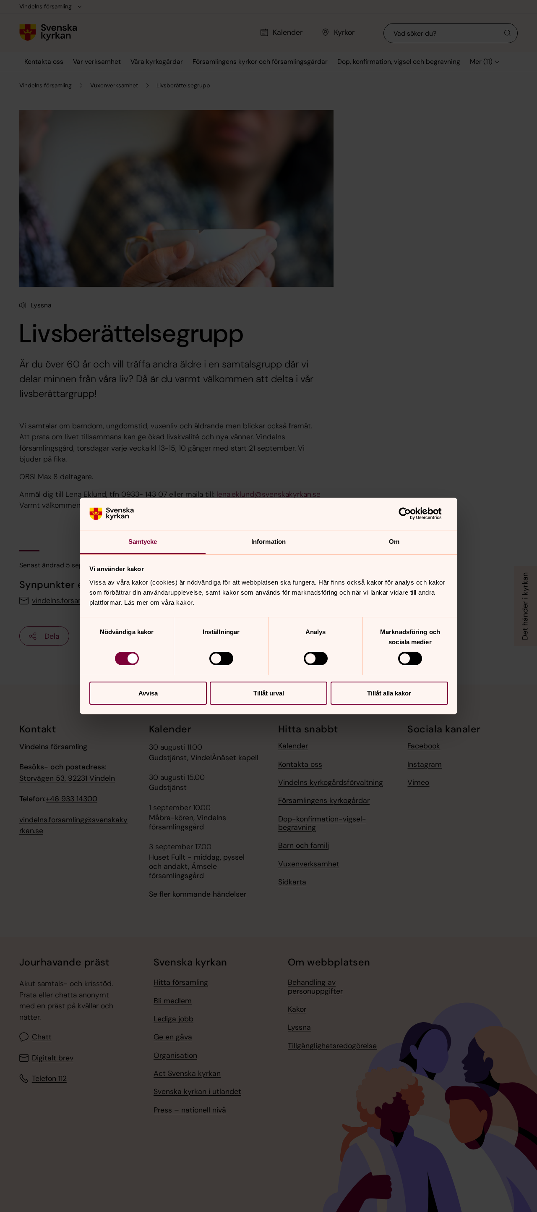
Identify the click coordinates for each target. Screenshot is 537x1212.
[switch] (221, 658)
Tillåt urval (268, 693)
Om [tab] (394, 541)
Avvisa (148, 693)
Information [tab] (268, 541)
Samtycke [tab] (142, 541)
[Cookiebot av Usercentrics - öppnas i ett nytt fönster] (411, 513)
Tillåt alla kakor (389, 693)
